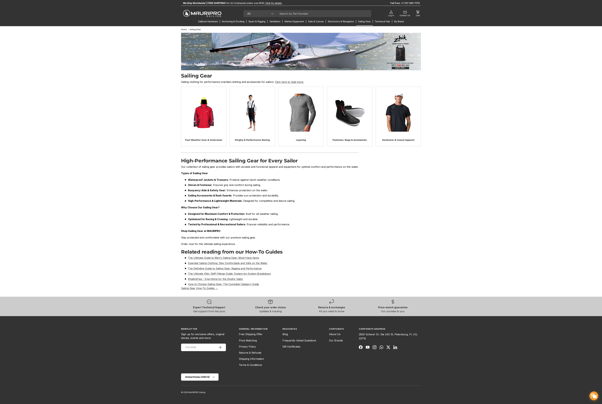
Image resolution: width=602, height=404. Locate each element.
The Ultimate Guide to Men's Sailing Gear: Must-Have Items (223, 257)
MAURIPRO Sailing (196, 392)
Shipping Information (251, 358)
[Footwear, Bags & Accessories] (350, 112)
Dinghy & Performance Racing (252, 140)
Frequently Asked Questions (299, 340)
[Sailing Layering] (301, 112)
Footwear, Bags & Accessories (350, 140)
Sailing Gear (195, 29)
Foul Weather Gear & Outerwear (203, 140)
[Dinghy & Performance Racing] (252, 112)
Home (184, 29)
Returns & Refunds (250, 352)
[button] (418, 13)
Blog (285, 334)
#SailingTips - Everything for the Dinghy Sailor (215, 279)
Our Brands (336, 340)
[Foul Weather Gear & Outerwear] (203, 112)
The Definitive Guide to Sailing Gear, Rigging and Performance (225, 268)
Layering (301, 140)
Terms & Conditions (250, 365)
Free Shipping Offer (250, 334)
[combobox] (307, 13)
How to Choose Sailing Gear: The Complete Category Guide (223, 284)
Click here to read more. (289, 81)
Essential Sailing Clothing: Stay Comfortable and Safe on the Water (227, 263)
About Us (335, 334)
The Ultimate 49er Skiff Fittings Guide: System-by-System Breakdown (229, 273)
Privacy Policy (247, 346)
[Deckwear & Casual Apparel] (398, 112)
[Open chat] (593, 395)
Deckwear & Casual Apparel (398, 140)
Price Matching (248, 340)
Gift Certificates (291, 346)
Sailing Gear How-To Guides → (199, 288)
